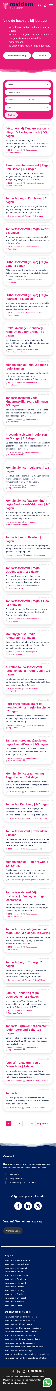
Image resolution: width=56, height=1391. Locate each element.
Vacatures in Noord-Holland (17, 1264)
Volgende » (42, 1123)
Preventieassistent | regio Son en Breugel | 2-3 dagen (26, 436)
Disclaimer (8, 1383)
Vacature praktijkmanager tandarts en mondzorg (27, 1354)
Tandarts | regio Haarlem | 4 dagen (25, 539)
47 (32, 1123)
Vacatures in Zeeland (14, 1301)
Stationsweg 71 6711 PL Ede (23, 1182)
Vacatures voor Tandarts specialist (20, 1320)
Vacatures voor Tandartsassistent (20, 1343)
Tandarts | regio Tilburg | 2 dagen (24, 964)
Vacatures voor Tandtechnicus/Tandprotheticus (26, 1358)
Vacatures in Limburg (14, 1290)
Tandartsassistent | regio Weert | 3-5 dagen (28, 230)
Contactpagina (13, 1231)
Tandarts (12, 1093)
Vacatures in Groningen (15, 1279)
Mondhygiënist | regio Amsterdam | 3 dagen (20, 635)
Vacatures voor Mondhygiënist (18, 1324)
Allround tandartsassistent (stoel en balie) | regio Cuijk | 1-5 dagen (28, 670)
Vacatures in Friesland (15, 1294)
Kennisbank (21, 1383)
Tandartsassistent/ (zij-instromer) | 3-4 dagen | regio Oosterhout (26, 896)
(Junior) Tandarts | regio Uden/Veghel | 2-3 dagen (22, 994)
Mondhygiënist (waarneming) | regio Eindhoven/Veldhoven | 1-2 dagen (28, 504)
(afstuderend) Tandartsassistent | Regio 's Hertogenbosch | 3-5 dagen (27, 132)
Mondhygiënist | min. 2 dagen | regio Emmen (27, 366)
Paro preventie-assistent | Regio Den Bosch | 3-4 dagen (28, 167)
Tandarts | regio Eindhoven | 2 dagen (26, 200)
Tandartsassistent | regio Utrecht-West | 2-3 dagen (23, 569)
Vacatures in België (13, 1305)
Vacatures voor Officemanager (19, 1350)
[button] (51, 5)
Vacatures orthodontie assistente (20, 1335)
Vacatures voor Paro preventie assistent (23, 1328)
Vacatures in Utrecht (14, 1272)
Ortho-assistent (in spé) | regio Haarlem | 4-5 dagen (27, 296)
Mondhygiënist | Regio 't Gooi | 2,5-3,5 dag (27, 863)
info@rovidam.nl (17, 1178)
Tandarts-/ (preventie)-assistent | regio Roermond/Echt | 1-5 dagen (28, 1029)
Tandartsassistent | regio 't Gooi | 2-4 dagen (28, 602)
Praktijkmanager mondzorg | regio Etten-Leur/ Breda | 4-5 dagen (25, 331)
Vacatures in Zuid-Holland (16, 1275)
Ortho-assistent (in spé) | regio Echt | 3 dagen (27, 263)
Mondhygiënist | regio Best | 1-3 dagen (27, 469)
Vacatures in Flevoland (15, 1283)
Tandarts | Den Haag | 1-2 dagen (27, 804)
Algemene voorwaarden (29, 1380)
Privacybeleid (10, 1380)
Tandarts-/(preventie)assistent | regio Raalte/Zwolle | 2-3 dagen (27, 742)
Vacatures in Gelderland (16, 1268)
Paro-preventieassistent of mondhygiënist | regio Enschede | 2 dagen (28, 707)
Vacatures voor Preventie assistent (20, 1332)
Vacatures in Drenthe (14, 1286)
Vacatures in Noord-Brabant (17, 1260)
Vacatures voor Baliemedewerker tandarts (24, 1346)
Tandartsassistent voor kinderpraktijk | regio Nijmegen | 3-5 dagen (28, 401)
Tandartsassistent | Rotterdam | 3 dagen (27, 833)
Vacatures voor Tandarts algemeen (21, 1317)
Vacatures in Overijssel (15, 1298)
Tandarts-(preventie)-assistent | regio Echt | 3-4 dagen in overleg (28, 931)
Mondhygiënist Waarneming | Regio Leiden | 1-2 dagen (26, 775)
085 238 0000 (16, 1174)
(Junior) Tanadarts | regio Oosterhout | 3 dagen (23, 1064)
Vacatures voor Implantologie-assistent (22, 1339)
